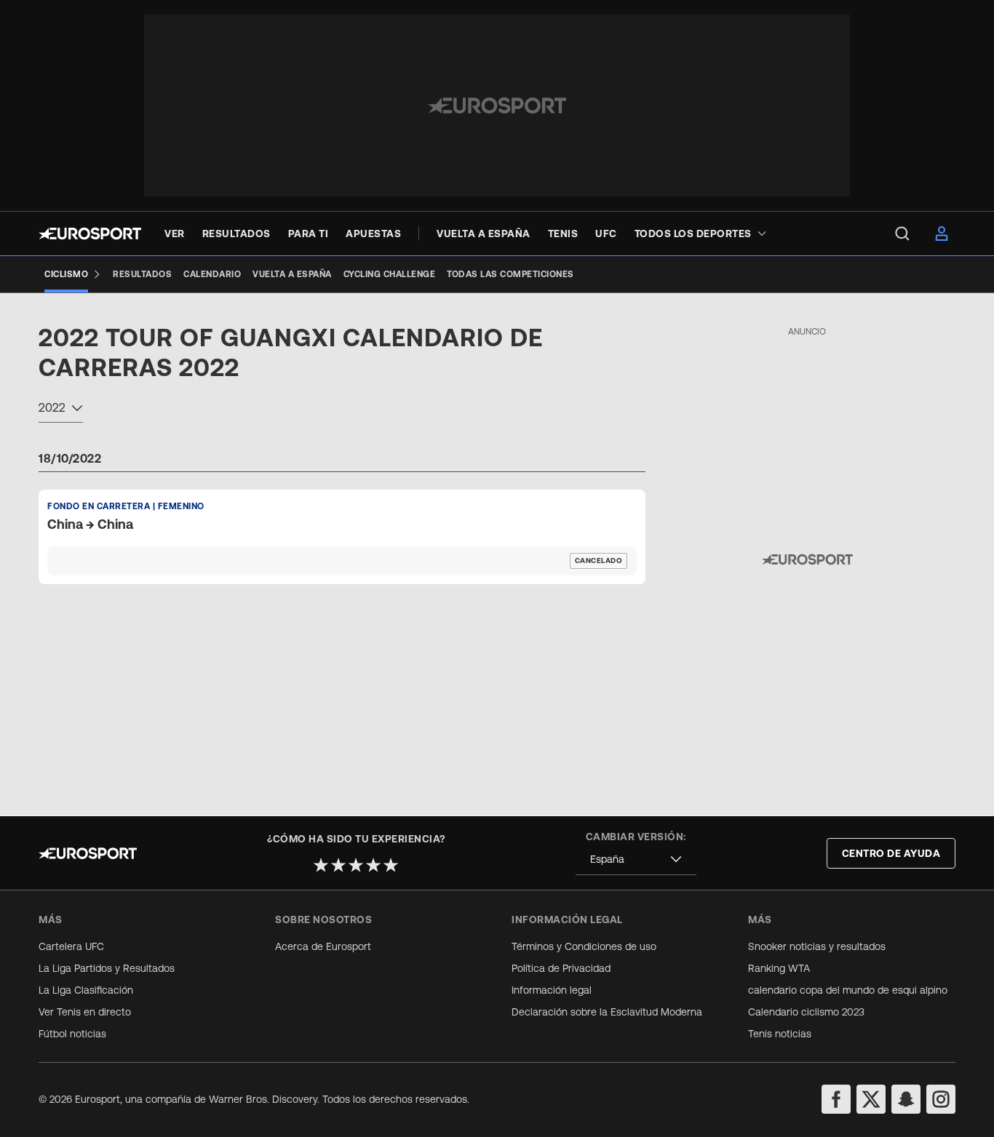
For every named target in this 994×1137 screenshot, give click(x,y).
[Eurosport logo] (90, 233)
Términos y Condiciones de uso (584, 946)
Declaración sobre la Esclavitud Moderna (607, 1012)
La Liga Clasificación (86, 990)
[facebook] (836, 1099)
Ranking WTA (779, 968)
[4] (373, 865)
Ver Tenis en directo (85, 1012)
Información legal (552, 990)
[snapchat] (906, 1099)
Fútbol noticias (72, 1034)
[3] (356, 865)
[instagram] (940, 1099)
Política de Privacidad (561, 968)
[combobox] (61, 409)
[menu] (902, 233)
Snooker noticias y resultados (817, 946)
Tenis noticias (779, 1034)
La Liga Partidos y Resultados (107, 968)
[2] (338, 865)
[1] (321, 865)
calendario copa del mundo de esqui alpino (847, 990)
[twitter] (871, 1099)
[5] (390, 865)
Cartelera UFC (71, 946)
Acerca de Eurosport (323, 946)
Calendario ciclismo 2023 (806, 1012)
